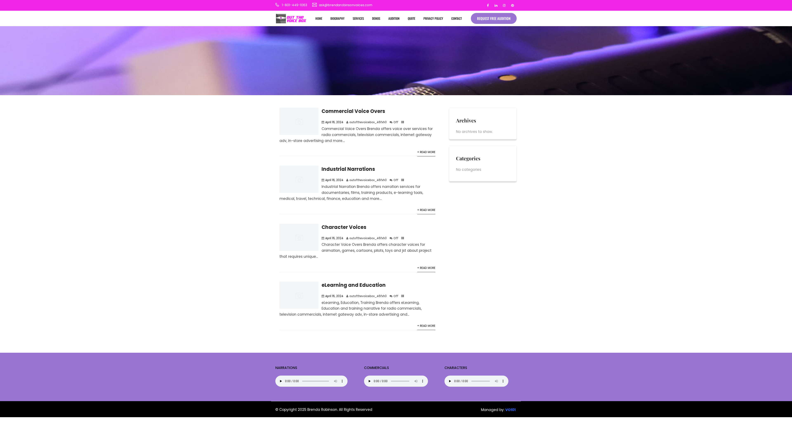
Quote (411, 18)
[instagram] (504, 5)
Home (318, 18)
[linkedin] (496, 5)
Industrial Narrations (348, 169)
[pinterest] (512, 5)
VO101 (510, 409)
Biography (337, 18)
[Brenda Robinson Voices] (290, 18)
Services (358, 18)
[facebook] (488, 5)
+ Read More (426, 152)
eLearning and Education (354, 285)
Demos (376, 18)
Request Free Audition (493, 18)
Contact (456, 18)
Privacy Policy (433, 18)
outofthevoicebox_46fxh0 (368, 122)
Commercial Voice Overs (353, 111)
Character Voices (344, 227)
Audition (394, 18)
